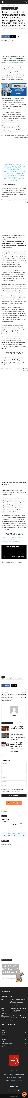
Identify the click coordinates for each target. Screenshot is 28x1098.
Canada (16, 7)
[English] (2, 811)
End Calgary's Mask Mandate (7, 678)
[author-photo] (14, 713)
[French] (5, 811)
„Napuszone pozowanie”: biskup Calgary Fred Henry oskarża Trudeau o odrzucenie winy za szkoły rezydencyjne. (7, 697)
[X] (14, 1090)
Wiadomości (8, 5)
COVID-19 (17, 677)
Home (2, 5)
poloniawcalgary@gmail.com (17, 1080)
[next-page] (5, 755)
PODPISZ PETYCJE (14, 353)
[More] (18, 36)
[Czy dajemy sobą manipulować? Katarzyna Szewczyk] (5, 1011)
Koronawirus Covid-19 (6, 9)
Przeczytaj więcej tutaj (16, 62)
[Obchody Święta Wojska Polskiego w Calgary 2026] (5, 728)
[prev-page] (2, 755)
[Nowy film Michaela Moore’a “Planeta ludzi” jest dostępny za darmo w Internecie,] (5, 1017)
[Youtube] (18, 1090)
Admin (4, 33)
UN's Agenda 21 (14, 9)
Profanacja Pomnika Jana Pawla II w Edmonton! (22, 696)
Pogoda (4, 816)
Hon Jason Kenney (18, 678)
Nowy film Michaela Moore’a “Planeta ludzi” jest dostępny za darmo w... (18, 1017)
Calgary (12, 7)
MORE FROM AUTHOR (19, 723)
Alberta (13, 5)
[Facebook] (10, 1090)
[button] (2, 2)
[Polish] (7, 811)
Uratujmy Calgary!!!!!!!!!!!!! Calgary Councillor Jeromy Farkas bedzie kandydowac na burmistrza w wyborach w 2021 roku (13, 539)
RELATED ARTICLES (7, 723)
